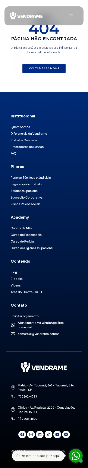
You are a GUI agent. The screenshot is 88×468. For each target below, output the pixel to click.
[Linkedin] (40, 434)
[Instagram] (31, 434)
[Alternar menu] (71, 16)
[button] (44, 68)
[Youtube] (57, 434)
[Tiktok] (48, 434)
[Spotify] (66, 434)
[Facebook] (22, 434)
